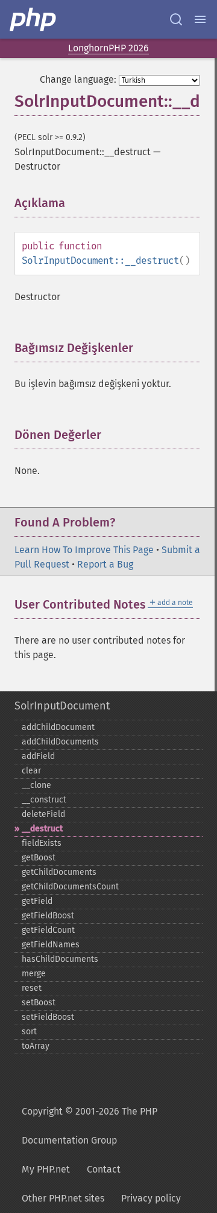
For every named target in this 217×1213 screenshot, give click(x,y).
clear (31, 771)
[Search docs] (176, 19)
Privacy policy (151, 1198)
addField (38, 756)
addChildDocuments (60, 742)
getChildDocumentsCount (70, 887)
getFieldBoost (48, 916)
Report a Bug (105, 564)
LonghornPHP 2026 (108, 48)
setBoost (38, 1002)
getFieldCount (48, 930)
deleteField (43, 814)
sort (29, 1031)
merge (34, 973)
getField (37, 901)
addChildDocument (58, 727)
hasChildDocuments (60, 959)
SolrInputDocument (62, 705)
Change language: (78, 79)
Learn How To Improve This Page (84, 549)
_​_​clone (36, 785)
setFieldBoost (48, 1017)
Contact (104, 1169)
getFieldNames (51, 944)
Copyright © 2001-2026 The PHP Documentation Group (89, 1126)
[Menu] (200, 19)
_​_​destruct (42, 829)
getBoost (38, 858)
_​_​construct (44, 800)
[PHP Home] (34, 19)
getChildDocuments (59, 872)
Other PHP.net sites (63, 1198)
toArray (35, 1046)
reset (32, 988)
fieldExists (41, 843)
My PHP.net (46, 1169)
